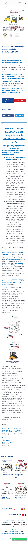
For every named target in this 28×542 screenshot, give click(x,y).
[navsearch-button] (24, 2)
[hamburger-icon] (19, 3)
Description (5, 124)
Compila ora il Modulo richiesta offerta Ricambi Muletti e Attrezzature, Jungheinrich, (12, 152)
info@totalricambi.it (6, 533)
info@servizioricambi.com (15, 531)
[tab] (14, 123)
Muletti (14, 282)
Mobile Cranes (15, 280)
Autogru (21, 279)
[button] (8, 115)
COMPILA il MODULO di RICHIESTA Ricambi (14, 81)
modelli (12, 154)
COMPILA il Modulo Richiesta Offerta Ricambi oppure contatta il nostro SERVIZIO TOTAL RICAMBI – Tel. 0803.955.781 (13, 90)
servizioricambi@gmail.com (18, 533)
